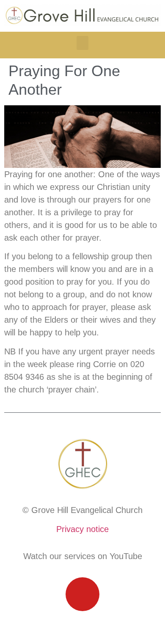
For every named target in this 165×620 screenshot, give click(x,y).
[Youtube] (82, 594)
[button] (82, 43)
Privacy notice (82, 529)
